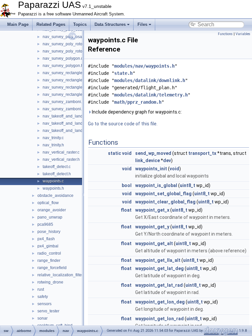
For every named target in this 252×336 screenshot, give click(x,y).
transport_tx (202, 153)
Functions (225, 34)
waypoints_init (151, 168)
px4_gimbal (47, 246)
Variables (243, 34)
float (126, 210)
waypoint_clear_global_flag (165, 201)
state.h (123, 73)
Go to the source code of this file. (123, 123)
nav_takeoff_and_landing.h (67, 116)
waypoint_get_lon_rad (159, 318)
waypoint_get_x (152, 210)
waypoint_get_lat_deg (159, 268)
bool (127, 185)
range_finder (48, 260)
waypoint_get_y (152, 226)
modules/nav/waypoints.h (144, 66)
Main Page (18, 24)
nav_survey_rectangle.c (64, 73)
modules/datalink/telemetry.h (151, 94)
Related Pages (50, 24)
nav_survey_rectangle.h (64, 80)
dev (167, 160)
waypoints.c (53, 181)
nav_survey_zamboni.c (63, 101)
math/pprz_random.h (137, 102)
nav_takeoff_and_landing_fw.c (70, 123)
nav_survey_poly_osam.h (66, 36)
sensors (44, 304)
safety (42, 296)
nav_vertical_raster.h (61, 159)
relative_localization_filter (60, 275)
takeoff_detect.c (57, 166)
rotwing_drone (50, 282)
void (127, 153)
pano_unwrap (49, 217)
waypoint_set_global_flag (163, 193)
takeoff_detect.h (57, 174)
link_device (147, 160)
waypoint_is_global (156, 185)
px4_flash (46, 239)
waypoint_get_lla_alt (157, 260)
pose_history (48, 231)
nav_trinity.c (53, 138)
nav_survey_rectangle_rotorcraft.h (73, 94)
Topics (80, 24)
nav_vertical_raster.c (61, 152)
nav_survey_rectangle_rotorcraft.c (73, 87)
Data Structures (110, 24)
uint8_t (187, 185)
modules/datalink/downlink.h (149, 80)
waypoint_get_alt (154, 243)
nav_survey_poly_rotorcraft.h (68, 51)
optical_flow (48, 202)
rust (40, 289)
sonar (42, 318)
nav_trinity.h (53, 145)
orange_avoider (51, 210)
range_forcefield (52, 267)
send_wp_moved (153, 153)
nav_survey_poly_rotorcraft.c (68, 44)
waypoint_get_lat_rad (159, 285)
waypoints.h (53, 188)
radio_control (49, 253)
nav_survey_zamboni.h (63, 109)
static (114, 153)
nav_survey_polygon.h (63, 65)
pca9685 (45, 224)
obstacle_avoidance (55, 195)
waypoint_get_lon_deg (160, 301)
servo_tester (48, 311)
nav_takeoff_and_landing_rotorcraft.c (76, 130)
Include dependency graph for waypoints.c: (136, 112)
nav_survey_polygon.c (63, 58)
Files (142, 24)
